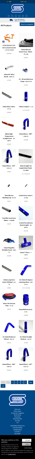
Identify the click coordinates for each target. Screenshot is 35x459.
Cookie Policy (12, 454)
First (3, 382)
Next (30, 382)
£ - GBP (9, 1)
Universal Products (17, 426)
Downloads (17, 429)
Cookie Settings (28, 448)
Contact (17, 431)
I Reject (27, 444)
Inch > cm (23, 1)
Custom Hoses (17, 427)
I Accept (27, 440)
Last (3, 386)
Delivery (17, 433)
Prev (8, 382)
